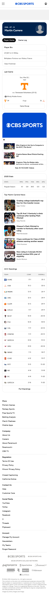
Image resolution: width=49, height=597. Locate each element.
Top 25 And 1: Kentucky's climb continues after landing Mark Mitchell (30, 218)
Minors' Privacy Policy (11, 471)
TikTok (5, 509)
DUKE (9, 282)
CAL (9, 330)
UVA (9, 288)
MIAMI (9, 294)
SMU (9, 349)
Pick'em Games (8, 407)
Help (4, 491)
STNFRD (10, 337)
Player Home (9, 40)
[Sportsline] (26, 567)
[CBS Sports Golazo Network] (24, 563)
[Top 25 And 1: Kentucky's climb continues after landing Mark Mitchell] (9, 220)
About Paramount (9, 445)
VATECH (10, 343)
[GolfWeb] (24, 577)
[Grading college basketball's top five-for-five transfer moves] (9, 207)
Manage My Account (10, 539)
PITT (9, 367)
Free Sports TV (8, 415)
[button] (3, 3)
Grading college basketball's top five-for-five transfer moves (30, 204)
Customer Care (8, 495)
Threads (5, 525)
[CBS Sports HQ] (34, 558)
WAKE (9, 355)
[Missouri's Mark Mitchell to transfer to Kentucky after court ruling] (9, 233)
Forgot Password (9, 551)
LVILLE (10, 312)
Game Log (22, 40)
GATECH (10, 385)
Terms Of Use (8, 463)
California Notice (9, 481)
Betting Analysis (8, 419)
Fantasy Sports (8, 411)
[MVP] (25, 572)
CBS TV (5, 453)
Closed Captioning (10, 477)
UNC (9, 300)
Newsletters (7, 543)
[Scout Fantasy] (37, 572)
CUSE (9, 361)
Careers (5, 441)
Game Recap (24, 106)
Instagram (6, 513)
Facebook (6, 517)
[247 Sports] (9, 567)
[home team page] (24, 86)
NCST (9, 318)
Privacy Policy (8, 467)
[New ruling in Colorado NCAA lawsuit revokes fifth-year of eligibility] (9, 258)
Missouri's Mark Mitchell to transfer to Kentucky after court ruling (30, 230)
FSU (9, 324)
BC (8, 379)
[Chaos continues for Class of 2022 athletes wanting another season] (9, 245)
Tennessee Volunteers (23, 93)
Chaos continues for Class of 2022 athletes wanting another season (31, 242)
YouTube (6, 505)
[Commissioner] (13, 572)
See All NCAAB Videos (24, 168)
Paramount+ (7, 449)
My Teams (6, 547)
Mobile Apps (7, 427)
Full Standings (24, 391)
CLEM (9, 306)
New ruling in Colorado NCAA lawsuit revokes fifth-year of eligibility (29, 256)
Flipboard (6, 529)
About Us (6, 437)
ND (8, 373)
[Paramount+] (41, 567)
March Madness (8, 423)
